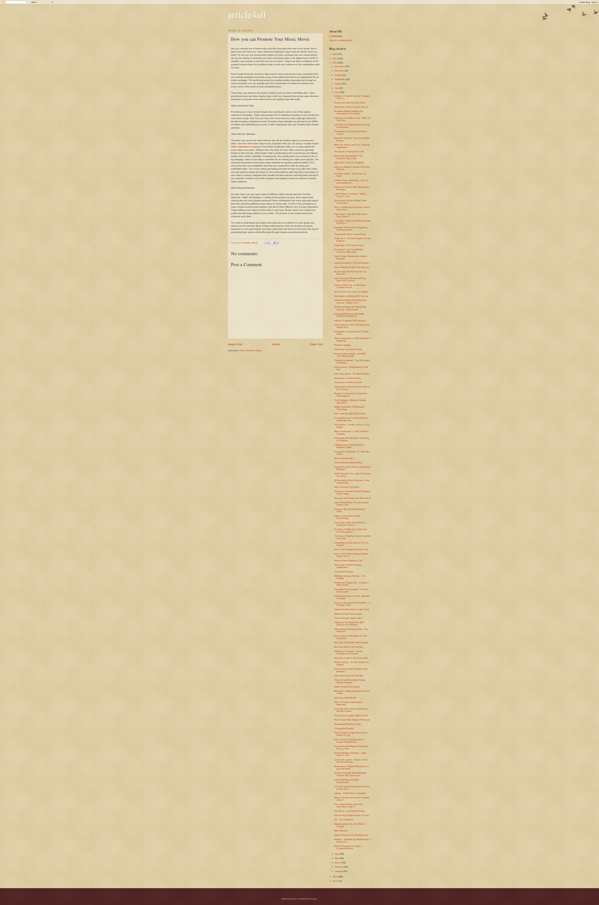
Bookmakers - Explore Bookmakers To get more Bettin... (351, 767)
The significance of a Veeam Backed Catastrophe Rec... (350, 419)
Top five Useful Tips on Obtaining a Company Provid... (350, 286)
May (337, 854)
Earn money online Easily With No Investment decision (349, 523)
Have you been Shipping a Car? (348, 560)
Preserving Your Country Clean (348, 349)
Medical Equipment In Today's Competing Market (347, 847)
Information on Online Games (347, 378)
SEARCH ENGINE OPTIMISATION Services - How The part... (350, 308)
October (339, 75)
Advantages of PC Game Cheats (349, 245)
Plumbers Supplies (342, 345)
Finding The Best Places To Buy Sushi (351, 609)
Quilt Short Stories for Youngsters (349, 162)
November (340, 71)
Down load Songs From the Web (348, 675)
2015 (334, 877)
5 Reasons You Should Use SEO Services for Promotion (349, 623)
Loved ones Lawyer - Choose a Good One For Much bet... (351, 761)
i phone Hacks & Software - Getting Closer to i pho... (350, 195)
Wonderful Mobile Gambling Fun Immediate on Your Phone (348, 112)
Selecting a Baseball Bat (345, 698)
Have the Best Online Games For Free (351, 815)
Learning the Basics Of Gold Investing (351, 263)
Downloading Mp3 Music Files (347, 724)
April (337, 858)
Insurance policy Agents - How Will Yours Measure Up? (349, 355)
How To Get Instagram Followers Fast (351, 549)
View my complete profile (340, 40)
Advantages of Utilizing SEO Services (351, 296)
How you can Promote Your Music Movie (352, 498)
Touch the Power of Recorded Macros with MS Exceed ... (351, 710)
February (339, 867)
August (338, 84)
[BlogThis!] (268, 242)
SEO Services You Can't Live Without (351, 292)
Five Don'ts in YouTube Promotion (349, 811)
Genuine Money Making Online (348, 462)
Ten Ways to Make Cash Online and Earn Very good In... (350, 530)
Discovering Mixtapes (344, 458)
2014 (334, 881)
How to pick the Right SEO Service (350, 413)
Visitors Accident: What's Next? (348, 618)
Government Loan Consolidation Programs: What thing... (348, 250)
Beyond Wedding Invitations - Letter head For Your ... (350, 754)
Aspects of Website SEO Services (349, 320)
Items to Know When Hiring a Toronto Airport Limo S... (351, 555)
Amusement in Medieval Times (348, 382)
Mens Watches (341, 831)
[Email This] (265, 242)
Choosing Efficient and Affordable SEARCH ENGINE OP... (349, 315)
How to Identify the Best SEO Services (352, 267)
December (340, 66)
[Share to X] (271, 242)
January (339, 871)
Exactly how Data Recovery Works (350, 103)
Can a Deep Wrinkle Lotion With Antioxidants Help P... (348, 805)
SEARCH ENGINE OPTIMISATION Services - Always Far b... (350, 301)
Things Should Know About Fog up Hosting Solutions (349, 681)
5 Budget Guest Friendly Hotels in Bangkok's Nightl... (349, 446)
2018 (334, 54)
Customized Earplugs (343, 571)
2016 (334, 63)
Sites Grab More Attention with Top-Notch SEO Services (350, 279)
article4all (247, 14)
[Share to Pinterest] (277, 242)
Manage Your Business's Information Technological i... (350, 394)
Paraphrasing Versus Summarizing (349, 234)
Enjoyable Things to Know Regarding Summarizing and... (350, 228)
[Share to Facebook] (274, 242)
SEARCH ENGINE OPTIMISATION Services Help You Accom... (350, 774)
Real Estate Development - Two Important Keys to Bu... (348, 157)
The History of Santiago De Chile (349, 151)
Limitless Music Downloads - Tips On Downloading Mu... (351, 181)
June (337, 92)
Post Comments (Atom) (251, 350)
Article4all (337, 36)
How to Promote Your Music (346, 487)
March (338, 862)
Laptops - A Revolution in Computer (350, 793)
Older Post (316, 344)
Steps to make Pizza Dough (347, 687)
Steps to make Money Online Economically (347, 517)
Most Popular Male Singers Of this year (352, 720)
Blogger (313, 899)
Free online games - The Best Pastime (351, 374)
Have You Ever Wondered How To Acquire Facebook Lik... (349, 740)
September (340, 79)
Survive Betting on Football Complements (346, 781)
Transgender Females (344, 728)
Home (276, 344)
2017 (334, 58)
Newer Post (235, 344)
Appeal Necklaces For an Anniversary (351, 835)
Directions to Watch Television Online (351, 658)
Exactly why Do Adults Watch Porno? (351, 715)
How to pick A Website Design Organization (347, 566)
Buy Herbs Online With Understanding (351, 642)
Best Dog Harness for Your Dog (348, 647)
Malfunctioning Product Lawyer (348, 614)
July (337, 88)
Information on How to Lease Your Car (351, 107)
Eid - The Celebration (343, 819)
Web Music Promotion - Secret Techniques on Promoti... (348, 652)
